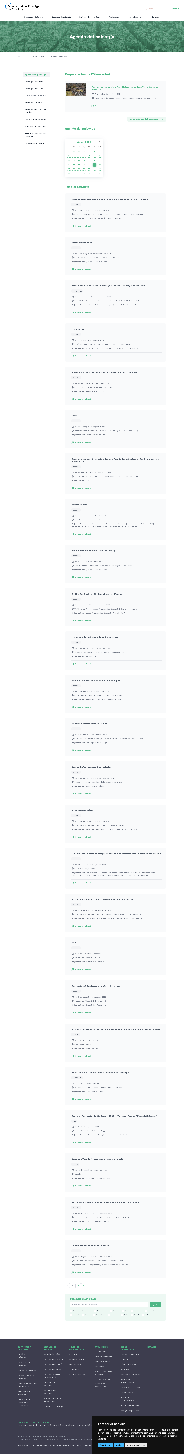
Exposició (138, 1311)
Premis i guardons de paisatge (35, 135)
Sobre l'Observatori (128, 1348)
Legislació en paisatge (35, 119)
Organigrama (127, 1392)
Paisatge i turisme (33, 102)
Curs (127, 1311)
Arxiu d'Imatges (77, 1374)
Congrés (116, 1311)
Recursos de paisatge (36, 56)
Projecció (115, 1315)
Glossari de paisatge (34, 143)
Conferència (102, 1311)
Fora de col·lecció (103, 1356)
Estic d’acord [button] (105, 1445)
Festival (151, 1311)
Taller (147, 1315)
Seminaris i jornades (130, 1374)
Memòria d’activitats (130, 1387)
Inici (19, 56)
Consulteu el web (83, 226)
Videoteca (74, 1369)
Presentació (101, 1315)
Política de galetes (58, 1445)
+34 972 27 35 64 (58, 1439)
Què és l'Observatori (130, 1354)
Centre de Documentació (76, 1348)
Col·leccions (100, 1351)
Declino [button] (119, 1445)
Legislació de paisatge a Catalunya (24, 1402)
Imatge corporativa (130, 1410)
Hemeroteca (75, 1364)
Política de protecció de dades (32, 1445)
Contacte (151, 1347)
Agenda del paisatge (60, 56)
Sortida (137, 1315)
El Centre (73, 1354)
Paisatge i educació (34, 88)
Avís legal (88, 1445)
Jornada (76, 1315)
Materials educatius (36, 95)
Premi (87, 1315)
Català (174, 9)
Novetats (125, 1369)
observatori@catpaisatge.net (82, 1439)
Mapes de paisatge (27, 1370)
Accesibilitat (75, 1445)
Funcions (125, 1359)
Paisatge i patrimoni (34, 81)
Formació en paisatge (35, 126)
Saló (126, 1315)
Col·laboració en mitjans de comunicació (102, 1383)
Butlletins (99, 1367)
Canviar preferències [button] (136, 1445)
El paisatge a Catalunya (24, 1348)
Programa (99, 106)
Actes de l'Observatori (82, 1311)
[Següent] (83, 1285)
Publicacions (101, 1347)
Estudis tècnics (102, 1362)
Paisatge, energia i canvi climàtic (36, 110)
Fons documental (77, 1359)
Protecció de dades (130, 1405)
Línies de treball (128, 1364)
